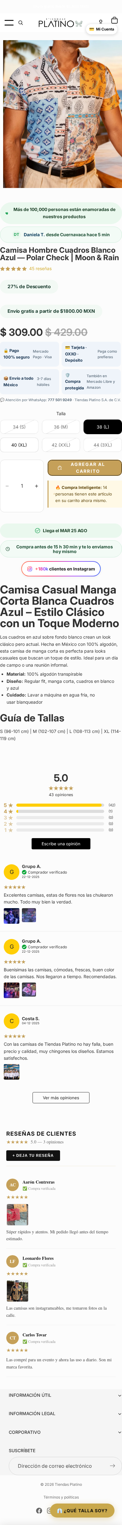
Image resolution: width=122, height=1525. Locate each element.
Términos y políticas (61, 1497)
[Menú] (9, 22)
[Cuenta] (101, 23)
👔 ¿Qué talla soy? (82, 1510)
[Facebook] (39, 1510)
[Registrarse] (112, 1466)
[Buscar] (21, 23)
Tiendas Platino (68, 1484)
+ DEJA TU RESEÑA (33, 1155)
